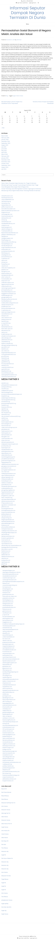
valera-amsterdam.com (9, 738)
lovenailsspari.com (6, 481)
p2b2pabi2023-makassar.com (9, 385)
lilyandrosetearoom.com (9, 661)
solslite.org (5, 694)
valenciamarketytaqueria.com (10, 629)
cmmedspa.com (7, 709)
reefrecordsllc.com (7, 631)
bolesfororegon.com (8, 747)
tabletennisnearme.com (7, 556)
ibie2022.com (4, 349)
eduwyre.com (4, 316)
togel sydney (4, 903)
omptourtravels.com (8, 760)
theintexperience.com (7, 197)
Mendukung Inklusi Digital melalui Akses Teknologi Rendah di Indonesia (20, 190)
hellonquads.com (5, 433)
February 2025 (5, 156)
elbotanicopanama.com (7, 442)
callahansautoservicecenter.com (10, 464)
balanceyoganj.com (6, 227)
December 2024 (5, 160)
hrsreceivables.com (6, 279)
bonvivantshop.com (6, 256)
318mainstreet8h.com (7, 479)
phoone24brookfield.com (8, 527)
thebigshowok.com (8, 603)
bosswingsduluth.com (7, 508)
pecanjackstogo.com (8, 644)
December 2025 (5, 141)
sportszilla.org (5, 534)
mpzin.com (4, 260)
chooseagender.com (6, 214)
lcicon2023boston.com (7, 373)
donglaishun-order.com (7, 495)
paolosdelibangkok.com (7, 523)
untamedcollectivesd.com (9, 685)
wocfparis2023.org (6, 387)
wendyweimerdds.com (7, 275)
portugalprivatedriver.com (8, 470)
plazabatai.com (5, 429)
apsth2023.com (5, 369)
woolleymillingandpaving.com (10, 672)
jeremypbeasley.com (6, 290)
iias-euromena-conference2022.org (10, 416)
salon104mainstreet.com (8, 475)
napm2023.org (5, 360)
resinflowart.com (7, 613)
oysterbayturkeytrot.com (9, 657)
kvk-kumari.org (7, 773)
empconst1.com (5, 280)
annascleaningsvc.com (8, 653)
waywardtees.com (6, 205)
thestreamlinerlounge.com (10, 751)
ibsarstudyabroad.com (7, 422)
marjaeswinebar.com (7, 449)
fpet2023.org (4, 321)
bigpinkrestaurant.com (7, 284)
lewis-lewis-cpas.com (6, 328)
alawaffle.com (6, 633)
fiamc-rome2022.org (6, 497)
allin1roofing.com (7, 701)
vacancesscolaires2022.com (8, 376)
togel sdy (3, 910)
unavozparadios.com (7, 438)
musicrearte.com (5, 540)
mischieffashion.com (6, 314)
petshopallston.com (8, 618)
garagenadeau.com (6, 297)
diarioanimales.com (6, 435)
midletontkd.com (7, 710)
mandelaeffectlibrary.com (8, 223)
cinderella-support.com (7, 282)
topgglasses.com (7, 622)
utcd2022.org (4, 405)
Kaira (28, 936)
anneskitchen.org (7, 627)
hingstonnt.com (5, 212)
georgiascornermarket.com (8, 466)
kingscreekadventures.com (8, 247)
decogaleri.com (5, 436)
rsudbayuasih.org (7, 764)
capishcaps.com (5, 562)
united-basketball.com (8, 637)
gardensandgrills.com (8, 712)
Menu (27, 24)
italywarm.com (6, 769)
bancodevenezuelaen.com (8, 209)
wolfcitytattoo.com (7, 655)
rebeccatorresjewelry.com (8, 268)
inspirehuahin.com (6, 286)
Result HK (4, 789)
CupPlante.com (5, 258)
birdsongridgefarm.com (9, 734)
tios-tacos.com (6, 638)
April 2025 (4, 152)
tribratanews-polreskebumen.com (12, 762)
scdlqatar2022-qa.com (7, 390)
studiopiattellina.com (7, 488)
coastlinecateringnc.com (9, 578)
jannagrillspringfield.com (8, 490)
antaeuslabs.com (5, 249)
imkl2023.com (5, 365)
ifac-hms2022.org (6, 412)
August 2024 (4, 167)
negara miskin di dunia (18, 95)
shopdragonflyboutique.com (9, 532)
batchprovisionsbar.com (7, 536)
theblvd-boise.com (6, 319)
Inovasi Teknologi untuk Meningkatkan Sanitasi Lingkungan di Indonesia (21, 189)
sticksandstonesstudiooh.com (10, 679)
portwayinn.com (7, 696)
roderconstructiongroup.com (9, 427)
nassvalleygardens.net (8, 757)
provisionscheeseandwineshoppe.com (11, 394)
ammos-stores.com (8, 731)
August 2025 (4, 145)
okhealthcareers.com (7, 196)
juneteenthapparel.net (9, 768)
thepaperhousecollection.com (10, 690)
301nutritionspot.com (8, 729)
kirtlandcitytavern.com (8, 727)
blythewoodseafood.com (8, 521)
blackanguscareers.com (9, 745)
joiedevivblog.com (7, 736)
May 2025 (4, 150)
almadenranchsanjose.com (8, 336)
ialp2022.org (4, 409)
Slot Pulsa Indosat (6, 792)
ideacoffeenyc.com (6, 453)
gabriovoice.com (7, 611)
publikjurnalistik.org (8, 766)
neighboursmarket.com (9, 744)
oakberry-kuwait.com (7, 483)
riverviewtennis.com (6, 543)
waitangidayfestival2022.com (9, 375)
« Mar (3, 128)
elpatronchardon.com (7, 494)
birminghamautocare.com (8, 510)
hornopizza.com (7, 587)
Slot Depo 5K (4, 841)
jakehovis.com (5, 506)
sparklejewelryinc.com (8, 648)
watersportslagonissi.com (8, 312)
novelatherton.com (8, 755)
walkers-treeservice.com (9, 681)
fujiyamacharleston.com (7, 492)
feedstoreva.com (5, 551)
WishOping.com (5, 253)
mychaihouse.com (6, 516)
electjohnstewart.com (8, 758)
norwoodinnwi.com (8, 742)
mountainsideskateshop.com (10, 725)
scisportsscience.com (8, 777)
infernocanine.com (7, 688)
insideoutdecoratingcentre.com (9, 303)
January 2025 (4, 158)
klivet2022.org (5, 411)
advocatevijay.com (6, 338)
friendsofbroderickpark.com (8, 486)
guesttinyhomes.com (8, 594)
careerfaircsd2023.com (7, 367)
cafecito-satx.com (7, 640)
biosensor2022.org (6, 407)
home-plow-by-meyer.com (10, 596)
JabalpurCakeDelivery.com (8, 234)
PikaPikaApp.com (6, 240)
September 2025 (5, 143)
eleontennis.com (5, 330)
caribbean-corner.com (8, 718)
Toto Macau (4, 848)
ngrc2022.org (5, 325)
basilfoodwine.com (7, 714)
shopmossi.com (7, 683)
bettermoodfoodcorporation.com (10, 210)
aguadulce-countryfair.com (8, 505)
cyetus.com (4, 332)
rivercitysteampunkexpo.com (10, 721)
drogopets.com (5, 553)
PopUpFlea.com (5, 264)
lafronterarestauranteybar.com (11, 659)
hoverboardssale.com (7, 216)
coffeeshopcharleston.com (8, 473)
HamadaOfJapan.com (7, 244)
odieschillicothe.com (6, 455)
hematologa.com (7, 590)
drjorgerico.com (5, 271)
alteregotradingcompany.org (9, 345)
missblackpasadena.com (9, 626)
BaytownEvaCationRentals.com (9, 232)
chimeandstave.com (8, 605)
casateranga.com (7, 677)
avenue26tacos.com (8, 620)
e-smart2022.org (5, 323)
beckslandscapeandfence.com (10, 574)
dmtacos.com (6, 583)
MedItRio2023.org (6, 371)
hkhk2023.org (5, 358)
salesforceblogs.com (6, 229)
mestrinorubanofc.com (9, 753)
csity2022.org (5, 420)
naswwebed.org (5, 341)
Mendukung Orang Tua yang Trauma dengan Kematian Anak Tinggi (19, 185)
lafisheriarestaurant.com (8, 501)
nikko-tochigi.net (7, 716)
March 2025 (4, 154)
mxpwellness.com (7, 686)
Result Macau (5, 796)
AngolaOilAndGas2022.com (8, 352)
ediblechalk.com (5, 554)
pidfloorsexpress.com (7, 207)
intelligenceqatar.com (7, 238)
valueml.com (4, 266)
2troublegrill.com (7, 675)
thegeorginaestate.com (7, 519)
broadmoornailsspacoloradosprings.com (13, 624)
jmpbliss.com (4, 269)
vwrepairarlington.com (9, 570)
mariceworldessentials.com (8, 499)
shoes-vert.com (5, 440)
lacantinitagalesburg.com (8, 457)
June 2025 (4, 149)
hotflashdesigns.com (6, 295)
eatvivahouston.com (8, 602)
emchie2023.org (5, 401)
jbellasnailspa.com (6, 514)
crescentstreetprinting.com (10, 585)
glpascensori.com (7, 668)
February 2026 (5, 137)
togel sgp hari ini (32, 2)
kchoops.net (6, 723)
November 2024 (5, 161)
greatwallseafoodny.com (9, 607)
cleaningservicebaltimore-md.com (11, 572)
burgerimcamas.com (8, 781)
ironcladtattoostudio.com (9, 650)
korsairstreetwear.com (9, 616)
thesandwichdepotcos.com (8, 292)
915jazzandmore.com (7, 503)
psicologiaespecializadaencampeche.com (13, 581)
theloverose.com (7, 609)
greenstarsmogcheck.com (8, 460)
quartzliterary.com (6, 484)
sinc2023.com (5, 388)
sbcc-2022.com (5, 351)
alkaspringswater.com (7, 477)
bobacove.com (5, 525)
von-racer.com (5, 471)
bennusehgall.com (6, 423)
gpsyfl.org (4, 564)
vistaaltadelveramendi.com (10, 576)
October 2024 (5, 163)
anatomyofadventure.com (9, 705)
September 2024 (5, 165)
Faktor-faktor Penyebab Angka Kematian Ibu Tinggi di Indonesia (18, 183)
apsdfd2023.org (5, 362)
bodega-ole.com (7, 749)
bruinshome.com (7, 651)
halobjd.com (4, 236)
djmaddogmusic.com (8, 697)
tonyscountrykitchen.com (8, 512)
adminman (18, 39)
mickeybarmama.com (7, 529)
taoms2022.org (5, 414)
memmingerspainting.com (8, 288)
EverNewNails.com (6, 301)
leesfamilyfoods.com (6, 327)
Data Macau (4, 799)
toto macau (4, 806)
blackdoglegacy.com (8, 600)
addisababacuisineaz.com (9, 779)
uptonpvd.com (6, 674)
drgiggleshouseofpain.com (8, 293)
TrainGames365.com (6, 231)
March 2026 (4, 136)
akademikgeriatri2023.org (8, 398)
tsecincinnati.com (6, 425)
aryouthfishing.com (8, 635)
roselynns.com (5, 225)
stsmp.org (4, 220)
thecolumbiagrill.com (7, 392)
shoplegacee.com (6, 255)
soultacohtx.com (5, 560)
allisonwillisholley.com (8, 692)
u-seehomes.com (6, 310)
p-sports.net (6, 614)
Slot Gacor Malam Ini (7, 858)
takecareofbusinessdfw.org (8, 242)
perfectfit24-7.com (6, 468)
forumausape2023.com (7, 363)
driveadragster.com (8, 589)
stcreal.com (4, 262)
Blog (7, 95)
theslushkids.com (7, 664)
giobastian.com (7, 666)
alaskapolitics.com (6, 218)
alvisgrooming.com (6, 518)
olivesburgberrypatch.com (10, 662)
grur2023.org (5, 356)
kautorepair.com (5, 447)
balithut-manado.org (7, 343)
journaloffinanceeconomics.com (11, 771)
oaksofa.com (4, 558)
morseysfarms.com (6, 542)
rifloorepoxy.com (7, 670)
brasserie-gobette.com (7, 538)
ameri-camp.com (5, 277)
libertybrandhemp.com (9, 740)
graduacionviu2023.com (9, 642)
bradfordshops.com (6, 334)
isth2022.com (4, 383)
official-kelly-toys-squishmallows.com (11, 545)
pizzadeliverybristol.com (7, 459)
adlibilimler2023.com (6, 339)
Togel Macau (4, 879)
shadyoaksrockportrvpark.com (9, 444)
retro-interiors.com (6, 317)
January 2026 (4, 139)
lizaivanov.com (6, 592)
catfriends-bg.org (6, 201)
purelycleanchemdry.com (8, 251)
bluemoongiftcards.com (9, 720)
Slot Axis (3, 844)
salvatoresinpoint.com (7, 304)
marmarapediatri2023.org (8, 400)
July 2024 (3, 169)
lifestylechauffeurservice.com (9, 299)
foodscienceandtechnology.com (11, 775)
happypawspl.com (6, 462)
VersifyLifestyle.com (6, 245)
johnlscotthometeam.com (8, 308)
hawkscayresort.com (6, 431)
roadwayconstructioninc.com (9, 530)
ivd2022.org (4, 418)
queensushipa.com (6, 273)
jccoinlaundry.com (6, 446)
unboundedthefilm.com (7, 199)
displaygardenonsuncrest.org (9, 547)
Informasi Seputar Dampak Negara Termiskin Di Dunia (27, 12)
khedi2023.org (5, 396)
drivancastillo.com (7, 707)
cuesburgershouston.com (9, 579)
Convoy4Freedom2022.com (8, 354)
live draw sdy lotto (6, 907)
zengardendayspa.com (9, 646)
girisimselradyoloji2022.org (8, 403)
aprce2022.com (5, 347)
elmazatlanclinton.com (7, 451)
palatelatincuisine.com (8, 598)
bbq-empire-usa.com (7, 549)
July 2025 (3, 147)
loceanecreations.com (8, 733)
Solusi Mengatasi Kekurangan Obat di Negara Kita (15, 187)
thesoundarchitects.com (9, 699)
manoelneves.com (6, 221)
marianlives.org (5, 203)
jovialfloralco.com (6, 306)
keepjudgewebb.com (8, 703)
